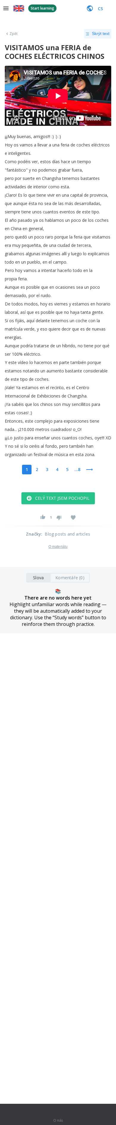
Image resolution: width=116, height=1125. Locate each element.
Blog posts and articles (67, 534)
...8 (77, 469)
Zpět (14, 34)
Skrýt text (100, 33)
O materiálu (58, 547)
